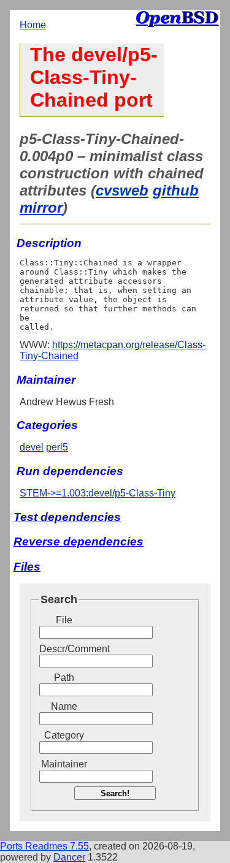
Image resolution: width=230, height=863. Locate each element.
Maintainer (64, 764)
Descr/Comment (63, 649)
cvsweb (122, 190)
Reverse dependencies (78, 541)
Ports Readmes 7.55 (44, 846)
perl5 (57, 447)
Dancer (69, 857)
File (64, 620)
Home (33, 25)
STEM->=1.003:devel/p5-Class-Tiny (97, 493)
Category (64, 735)
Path (64, 677)
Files (26, 566)
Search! (115, 793)
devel (32, 447)
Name (64, 706)
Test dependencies (67, 517)
